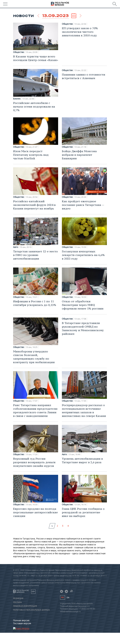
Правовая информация (25, 606)
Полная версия (21, 620)
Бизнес (17, 98)
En (68, 597)
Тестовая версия (22, 623)
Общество (18, 52)
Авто (15, 247)
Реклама (17, 602)
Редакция (18, 598)
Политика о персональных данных (31, 610)
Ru (62, 597)
